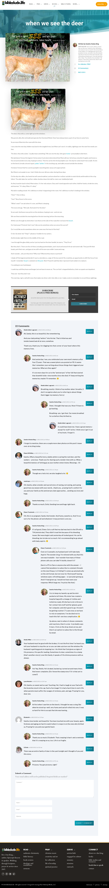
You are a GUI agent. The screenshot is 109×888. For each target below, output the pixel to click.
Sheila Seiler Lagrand (30, 330)
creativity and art (51, 856)
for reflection (82, 64)
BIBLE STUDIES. (66, 4)
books (91, 856)
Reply (90, 331)
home (68, 154)
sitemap (105, 885)
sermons (26, 868)
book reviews (28, 860)
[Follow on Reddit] (13, 873)
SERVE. (46, 4)
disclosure (89, 885)
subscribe (100, 4)
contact (91, 868)
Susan (26, 261)
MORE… (75, 4)
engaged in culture (74, 856)
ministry (70, 860)
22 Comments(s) (83, 68)
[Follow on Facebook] (3, 873)
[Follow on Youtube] (10, 873)
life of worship (50, 863)
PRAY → (48, 850)
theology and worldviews (28, 864)
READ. (31, 4)
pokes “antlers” (40, 163)
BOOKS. (54, 4)
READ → (27, 850)
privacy (97, 885)
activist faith (71, 853)
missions (70, 863)
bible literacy (28, 856)
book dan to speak (96, 865)
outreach (70, 867)
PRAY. (38, 4)
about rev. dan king (96, 853)
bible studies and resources (95, 861)
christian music (50, 853)
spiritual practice (51, 867)
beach (71, 221)
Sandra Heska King (92, 44)
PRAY (89, 64)
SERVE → (71, 850)
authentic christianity (31, 853)
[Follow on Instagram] (6, 873)
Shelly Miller (27, 639)
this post (40, 261)
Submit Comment (84, 823)
